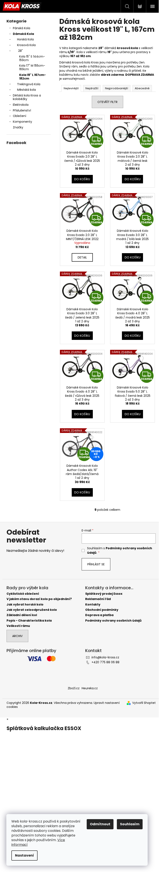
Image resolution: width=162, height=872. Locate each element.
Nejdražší (91, 88)
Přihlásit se (96, 564)
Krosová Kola (26, 45)
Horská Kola (25, 39)
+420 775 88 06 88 (105, 662)
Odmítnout (100, 824)
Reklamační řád (98, 599)
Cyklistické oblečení (23, 593)
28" (20, 51)
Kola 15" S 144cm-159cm (32, 58)
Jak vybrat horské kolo (25, 604)
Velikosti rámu (18, 626)
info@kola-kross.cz (105, 657)
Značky (18, 127)
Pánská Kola (21, 28)
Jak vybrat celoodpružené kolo (32, 609)
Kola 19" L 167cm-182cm (32, 77)
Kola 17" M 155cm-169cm (32, 67)
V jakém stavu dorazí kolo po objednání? (39, 599)
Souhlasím (129, 824)
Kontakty (92, 604)
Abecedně (142, 88)
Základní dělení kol (22, 615)
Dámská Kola (23, 34)
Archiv (17, 636)
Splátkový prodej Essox (103, 593)
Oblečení (19, 116)
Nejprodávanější (116, 88)
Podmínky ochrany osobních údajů (113, 620)
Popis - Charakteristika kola (29, 620)
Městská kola (26, 90)
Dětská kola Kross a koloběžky (27, 97)
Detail (82, 257)
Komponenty (22, 121)
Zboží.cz (74, 688)
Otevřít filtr (107, 102)
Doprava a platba (99, 615)
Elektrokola (20, 105)
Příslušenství (22, 110)
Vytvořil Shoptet (144, 703)
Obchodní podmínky (101, 609)
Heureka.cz (90, 688)
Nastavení (24, 855)
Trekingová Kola (28, 84)
